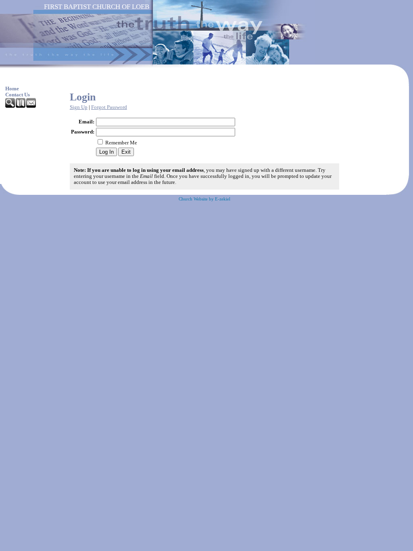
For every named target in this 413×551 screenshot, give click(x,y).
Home (12, 89)
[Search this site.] (10, 106)
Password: (82, 132)
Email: (86, 122)
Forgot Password (109, 107)
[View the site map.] (21, 106)
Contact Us (17, 95)
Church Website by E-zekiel (204, 199)
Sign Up (79, 107)
